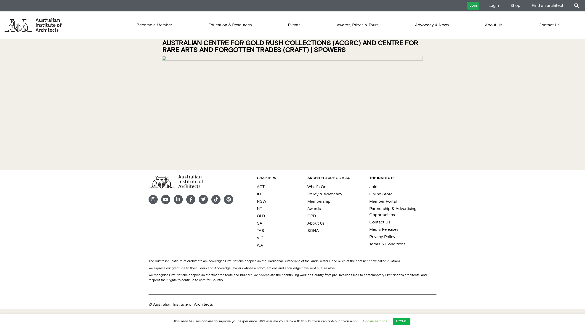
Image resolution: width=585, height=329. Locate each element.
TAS (260, 230)
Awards (314, 208)
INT (260, 194)
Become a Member (154, 25)
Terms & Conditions (387, 244)
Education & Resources (230, 25)
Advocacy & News (432, 25)
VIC (260, 238)
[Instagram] (153, 199)
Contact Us (549, 25)
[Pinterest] (228, 199)
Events (294, 25)
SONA (313, 230)
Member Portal (383, 201)
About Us (493, 25)
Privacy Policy (382, 236)
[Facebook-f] (190, 199)
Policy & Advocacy (324, 194)
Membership (318, 201)
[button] (576, 6)
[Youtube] (165, 199)
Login (494, 5)
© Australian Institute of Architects (181, 304)
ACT (261, 186)
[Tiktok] (216, 199)
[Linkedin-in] (178, 199)
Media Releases (384, 229)
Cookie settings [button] (375, 321)
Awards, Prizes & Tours (358, 25)
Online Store (381, 194)
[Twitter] (203, 199)
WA (260, 245)
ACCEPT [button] (402, 322)
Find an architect (547, 5)
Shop (515, 5)
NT (259, 208)
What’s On (316, 186)
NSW (261, 201)
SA (259, 223)
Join (373, 186)
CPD (311, 216)
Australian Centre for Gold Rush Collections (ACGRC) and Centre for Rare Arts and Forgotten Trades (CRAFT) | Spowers (290, 47)
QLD (261, 216)
